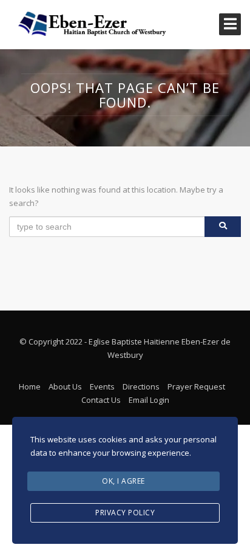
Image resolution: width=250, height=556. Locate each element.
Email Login (149, 399)
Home (30, 386)
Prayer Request (196, 386)
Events (102, 386)
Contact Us (101, 399)
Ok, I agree (123, 481)
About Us (65, 386)
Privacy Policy (125, 512)
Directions (141, 386)
